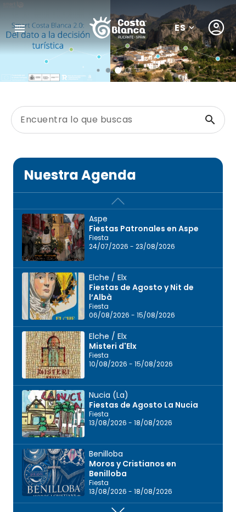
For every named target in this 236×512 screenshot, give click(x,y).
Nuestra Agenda (80, 175)
